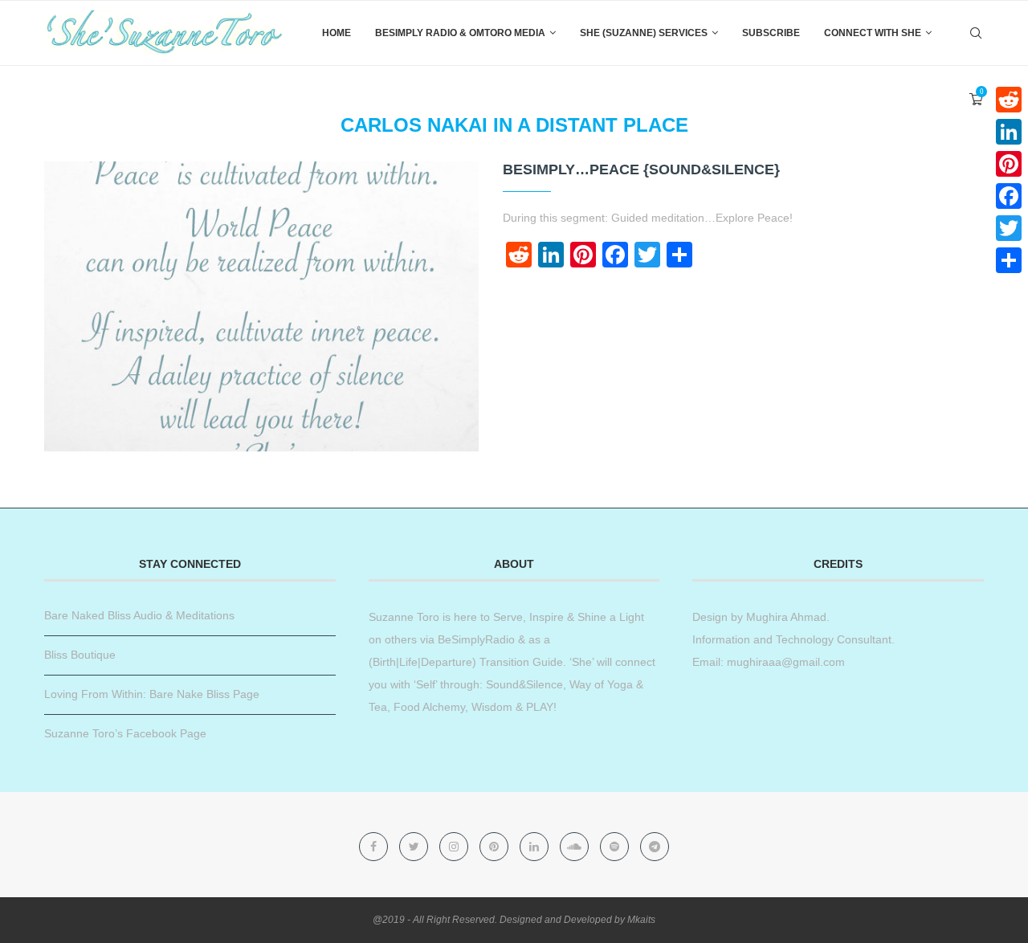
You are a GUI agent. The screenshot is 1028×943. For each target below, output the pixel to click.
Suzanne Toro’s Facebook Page (125, 733)
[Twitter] (415, 846)
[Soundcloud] (576, 846)
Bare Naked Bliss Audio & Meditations (139, 615)
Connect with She (872, 33)
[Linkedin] (536, 846)
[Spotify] (616, 846)
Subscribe (771, 33)
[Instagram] (455, 846)
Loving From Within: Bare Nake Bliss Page (151, 694)
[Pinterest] (495, 846)
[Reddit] (1009, 100)
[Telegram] (654, 846)
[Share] (1009, 260)
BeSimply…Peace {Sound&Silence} (641, 169)
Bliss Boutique (80, 654)
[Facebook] (375, 846)
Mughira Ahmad (784, 616)
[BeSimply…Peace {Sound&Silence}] (261, 306)
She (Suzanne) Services (644, 33)
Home (336, 33)
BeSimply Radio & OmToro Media (460, 33)
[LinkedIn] (1009, 132)
